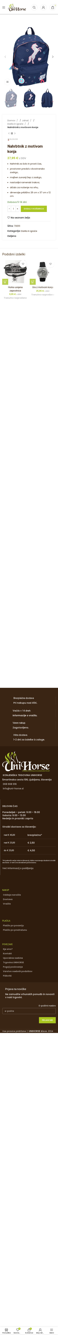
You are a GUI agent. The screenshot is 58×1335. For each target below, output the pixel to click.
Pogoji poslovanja (13, 966)
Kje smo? (8, 949)
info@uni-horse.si (13, 788)
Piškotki (7, 975)
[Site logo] (17, 7)
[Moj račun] (43, 7)
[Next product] (14, 133)
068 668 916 (10, 784)
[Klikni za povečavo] (7, 82)
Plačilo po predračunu (15, 929)
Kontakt (7, 953)
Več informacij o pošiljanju (17, 868)
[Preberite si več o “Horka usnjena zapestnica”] (5, 282)
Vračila (7, 903)
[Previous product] (8, 133)
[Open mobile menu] (4, 7)
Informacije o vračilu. (25, 715)
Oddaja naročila (12, 894)
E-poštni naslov (47, 1005)
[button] (5, 57)
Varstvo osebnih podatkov (17, 971)
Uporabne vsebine (13, 957)
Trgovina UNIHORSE (13, 962)
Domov (11, 120)
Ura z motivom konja (42, 287)
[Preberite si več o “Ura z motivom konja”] (33, 282)
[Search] (34, 7)
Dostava (7, 899)
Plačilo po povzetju (13, 925)
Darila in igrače (15, 123)
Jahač (25, 120)
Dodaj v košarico (34, 208)
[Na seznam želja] (23, 264)
